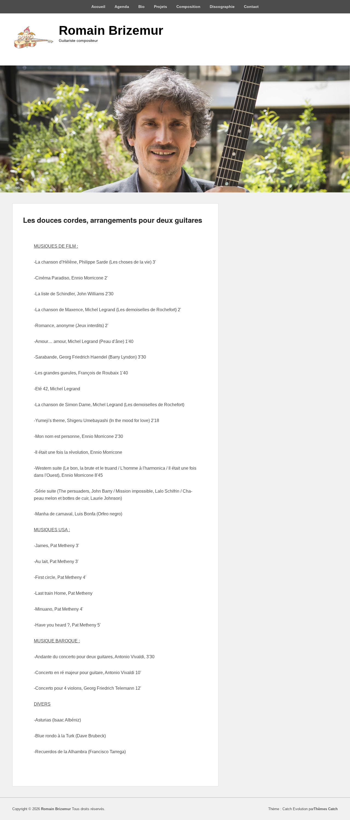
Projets (160, 6)
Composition (188, 6)
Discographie (222, 6)
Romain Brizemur (111, 30)
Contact (251, 6)
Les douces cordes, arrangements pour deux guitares (112, 220)
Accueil (98, 6)
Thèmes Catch (326, 809)
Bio (141, 6)
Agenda (122, 6)
